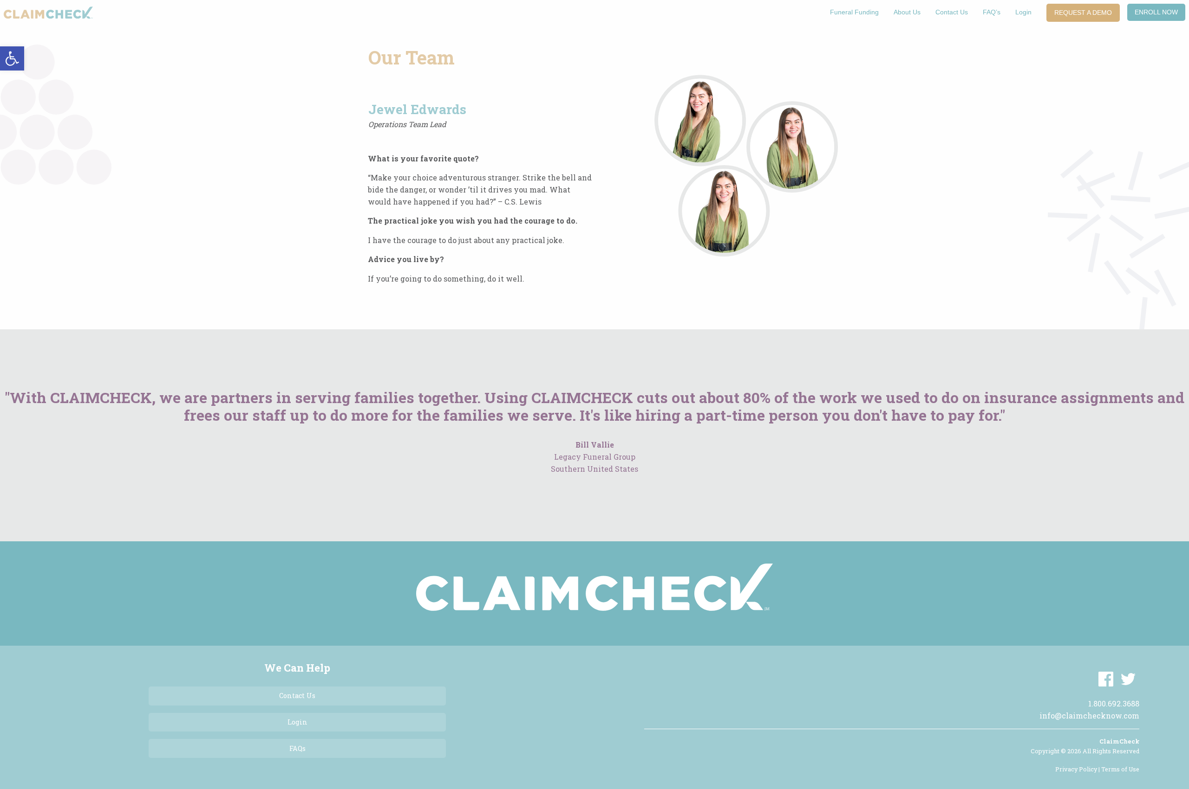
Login (1023, 12)
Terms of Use (1120, 769)
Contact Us (951, 12)
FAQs (297, 748)
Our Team (411, 57)
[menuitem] (854, 13)
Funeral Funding (854, 12)
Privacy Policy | (1078, 769)
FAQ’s (991, 12)
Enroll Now (1156, 12)
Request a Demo (1083, 12)
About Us (907, 12)
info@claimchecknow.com (1089, 715)
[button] (12, 58)
